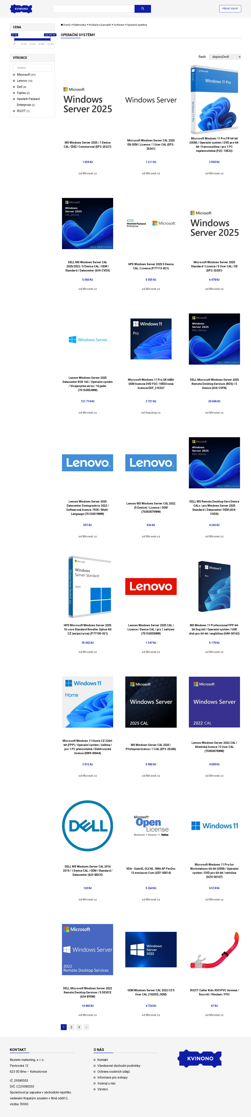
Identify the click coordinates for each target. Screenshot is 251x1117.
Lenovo (24, 81)
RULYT (23, 111)
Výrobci (102, 1089)
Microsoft (26, 74)
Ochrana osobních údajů (113, 1071)
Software (119, 24)
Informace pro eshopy (112, 1077)
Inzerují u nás (106, 1083)
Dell (21, 87)
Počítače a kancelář (100, 24)
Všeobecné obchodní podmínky (118, 1066)
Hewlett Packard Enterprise (28, 102)
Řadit (202, 57)
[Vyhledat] (143, 9)
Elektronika (79, 24)
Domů (67, 24)
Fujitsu (23, 93)
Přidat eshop (230, 8)
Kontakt (102, 1060)
